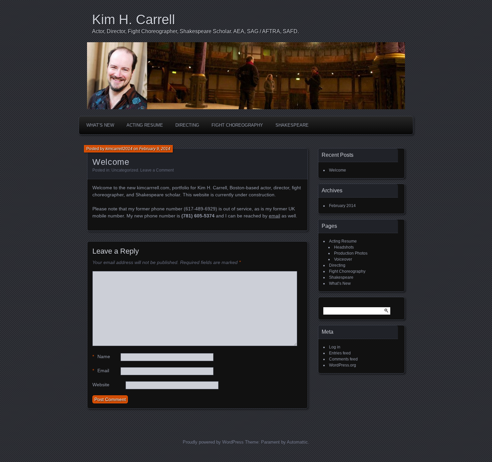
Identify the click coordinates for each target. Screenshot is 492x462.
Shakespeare (292, 125)
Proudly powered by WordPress (213, 442)
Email (100, 370)
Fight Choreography (237, 125)
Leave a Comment (157, 170)
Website (100, 384)
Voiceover (343, 259)
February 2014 (342, 205)
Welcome (337, 170)
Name (101, 356)
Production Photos (350, 253)
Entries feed (340, 353)
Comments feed (343, 359)
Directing (187, 125)
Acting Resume (145, 125)
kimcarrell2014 (119, 148)
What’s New (100, 125)
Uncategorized (124, 170)
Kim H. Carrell (133, 19)
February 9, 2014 (154, 148)
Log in (334, 347)
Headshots (344, 247)
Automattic (297, 442)
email (274, 215)
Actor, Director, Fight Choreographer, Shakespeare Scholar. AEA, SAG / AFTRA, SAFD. (195, 31)
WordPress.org (342, 365)
